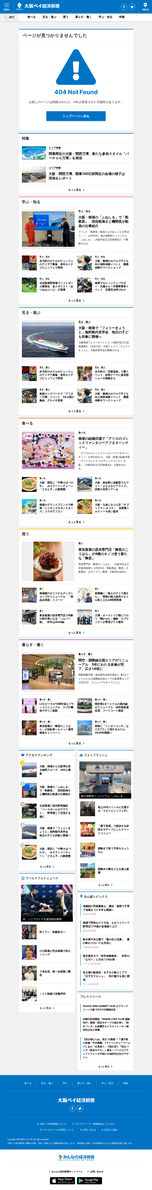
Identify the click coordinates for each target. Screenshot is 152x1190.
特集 (122, 17)
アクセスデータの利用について (58, 1129)
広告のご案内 (111, 1129)
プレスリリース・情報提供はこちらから (95, 1123)
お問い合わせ (89, 1129)
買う (66, 17)
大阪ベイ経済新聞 (37, 6)
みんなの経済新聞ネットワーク (76, 1158)
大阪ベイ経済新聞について (52, 1123)
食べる (31, 17)
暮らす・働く (83, 17)
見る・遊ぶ (49, 17)
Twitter (132, 7)
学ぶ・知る (106, 17)
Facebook (124, 7)
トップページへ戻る (76, 116)
